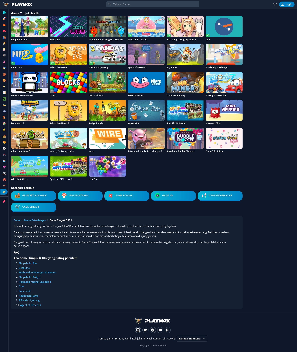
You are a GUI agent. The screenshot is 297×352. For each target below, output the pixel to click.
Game (17, 220)
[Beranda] (4, 12)
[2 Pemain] (4, 37)
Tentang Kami (123, 338)
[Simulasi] (4, 161)
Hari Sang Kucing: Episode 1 (35, 281)
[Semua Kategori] (4, 201)
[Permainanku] (275, 4)
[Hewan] (4, 80)
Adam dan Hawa (28, 295)
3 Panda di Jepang (29, 300)
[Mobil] (4, 105)
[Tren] (4, 25)
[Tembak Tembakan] (4, 185)
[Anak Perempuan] (4, 49)
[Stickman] (4, 167)
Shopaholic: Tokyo (29, 277)
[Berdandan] (4, 62)
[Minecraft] (4, 99)
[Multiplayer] (4, 111)
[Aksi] (4, 43)
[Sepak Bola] (4, 148)
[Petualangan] (4, 136)
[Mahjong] (4, 93)
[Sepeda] (4, 154)
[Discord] (138, 330)
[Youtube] (160, 330)
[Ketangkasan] (4, 86)
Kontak (157, 338)
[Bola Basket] (4, 74)
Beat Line (24, 268)
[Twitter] (145, 330)
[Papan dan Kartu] (4, 124)
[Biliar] (4, 68)
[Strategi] (4, 173)
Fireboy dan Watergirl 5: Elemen (37, 272)
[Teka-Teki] (4, 179)
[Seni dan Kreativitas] (4, 142)
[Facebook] (153, 330)
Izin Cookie (168, 338)
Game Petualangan (35, 220)
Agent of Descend (30, 305)
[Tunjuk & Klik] (4, 192)
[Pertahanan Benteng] (4, 130)
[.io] (4, 31)
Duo (21, 286)
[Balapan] (4, 55)
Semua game (106, 338)
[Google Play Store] (168, 330)
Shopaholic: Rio (28, 263)
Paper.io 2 (24, 291)
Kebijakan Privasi (142, 338)
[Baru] (4, 18)
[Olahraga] (4, 117)
